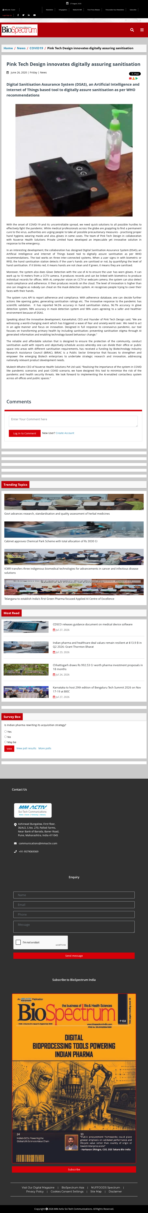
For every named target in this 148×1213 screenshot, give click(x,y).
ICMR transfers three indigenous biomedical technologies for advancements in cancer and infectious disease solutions (71, 570)
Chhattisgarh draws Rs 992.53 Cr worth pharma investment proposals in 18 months (98, 667)
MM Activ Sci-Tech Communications (73, 1208)
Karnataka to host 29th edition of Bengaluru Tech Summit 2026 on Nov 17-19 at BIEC (97, 689)
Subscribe (133, 10)
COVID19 (36, 48)
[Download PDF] (133, 78)
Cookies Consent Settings (67, 1191)
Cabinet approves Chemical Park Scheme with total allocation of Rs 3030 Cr (51, 541)
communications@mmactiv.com (37, 843)
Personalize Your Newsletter (115, 10)
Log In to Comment (24, 433)
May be (11, 742)
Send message (74, 955)
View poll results (26, 748)
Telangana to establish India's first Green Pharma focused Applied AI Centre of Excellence (59, 598)
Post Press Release (94, 10)
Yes (9, 731)
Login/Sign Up (7, 15)
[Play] (137, 78)
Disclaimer (115, 1191)
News (21, 48)
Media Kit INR (77, 10)
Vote (9, 748)
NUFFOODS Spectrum (105, 1187)
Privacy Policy (35, 1191)
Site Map (96, 1191)
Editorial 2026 (31, 10)
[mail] (130, 78)
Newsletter (49, 10)
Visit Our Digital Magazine (38, 1187)
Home (8, 48)
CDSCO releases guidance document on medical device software (92, 624)
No (9, 737)
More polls (44, 748)
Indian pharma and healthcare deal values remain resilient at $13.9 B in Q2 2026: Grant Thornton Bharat (97, 645)
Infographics (63, 10)
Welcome (9, 10)
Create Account (65, 433)
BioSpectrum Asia (73, 1187)
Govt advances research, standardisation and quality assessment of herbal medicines (57, 513)
